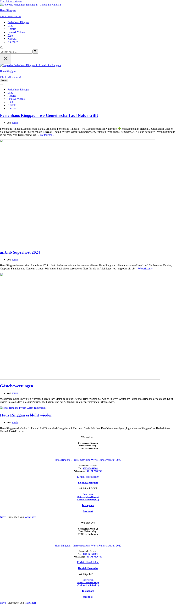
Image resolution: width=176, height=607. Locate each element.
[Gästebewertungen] (80, 378)
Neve (3, 517)
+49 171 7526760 (93, 471)
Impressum (88, 494)
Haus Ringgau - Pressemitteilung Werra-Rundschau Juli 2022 (88, 459)
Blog (10, 35)
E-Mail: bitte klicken (88, 476)
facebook (88, 511)
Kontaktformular (88, 482)
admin (15, 122)
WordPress (30, 517)
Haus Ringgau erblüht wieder (26, 415)
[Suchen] (1, 47)
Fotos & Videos (16, 32)
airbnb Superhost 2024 (20, 252)
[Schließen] (5, 59)
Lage (10, 25)
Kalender (13, 41)
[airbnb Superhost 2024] (77, 244)
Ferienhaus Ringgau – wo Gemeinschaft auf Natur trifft (49, 115)
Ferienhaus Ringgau (18, 22)
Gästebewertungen (16, 386)
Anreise (12, 28)
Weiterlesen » (47, 134)
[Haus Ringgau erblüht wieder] (23, 407)
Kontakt (12, 38)
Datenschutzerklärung (88, 497)
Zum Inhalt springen (11, 1)
